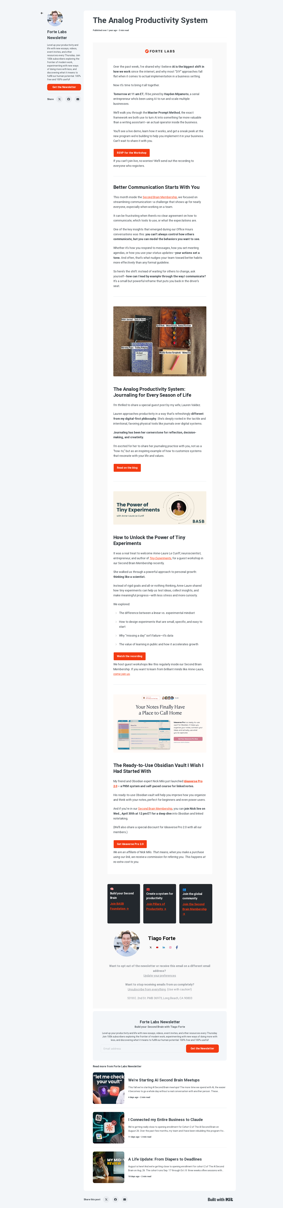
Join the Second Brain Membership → (194, 909)
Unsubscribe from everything (147, 989)
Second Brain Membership (160, 197)
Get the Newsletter (64, 87)
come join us (121, 674)
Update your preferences (159, 975)
